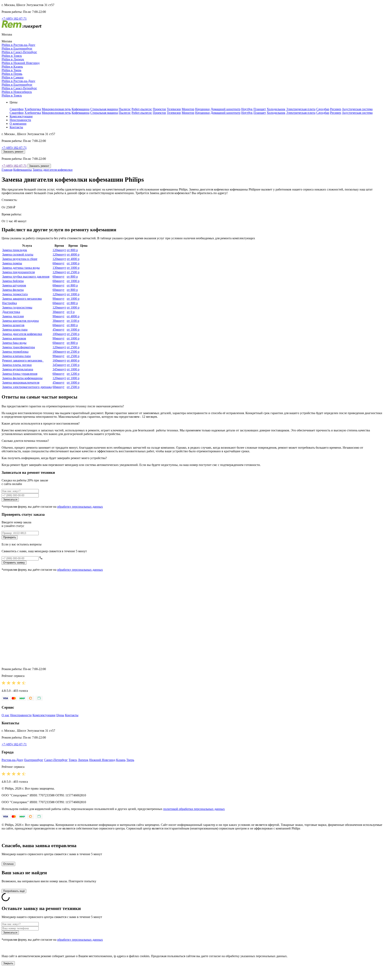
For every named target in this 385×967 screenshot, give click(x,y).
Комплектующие (21, 116)
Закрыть (8, 963)
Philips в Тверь (11, 70)
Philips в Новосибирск (17, 92)
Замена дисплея (13, 316)
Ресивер (335, 109)
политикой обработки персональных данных (194, 809)
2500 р (73, 272)
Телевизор (174, 109)
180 (59, 351)
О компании (18, 123)
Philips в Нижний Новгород (21, 63)
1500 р (73, 365)
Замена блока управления (19, 373)
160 (59, 360)
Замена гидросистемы (17, 307)
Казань (121, 760)
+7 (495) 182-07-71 (14, 18)
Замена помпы (12, 263)
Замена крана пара (14, 329)
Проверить (9, 537)
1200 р (73, 373)
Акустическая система (357, 109)
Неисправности (20, 120)
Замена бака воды (14, 342)
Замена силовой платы (17, 254)
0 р (71, 312)
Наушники (202, 109)
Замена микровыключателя (20, 382)
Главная (7, 169)
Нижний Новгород (102, 760)
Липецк (83, 760)
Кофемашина (80, 109)
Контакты (16, 127)
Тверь (130, 760)
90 (58, 298)
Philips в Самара (12, 77)
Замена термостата (15, 294)
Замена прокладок (14, 250)
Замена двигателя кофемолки (53, 169)
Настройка (9, 303)
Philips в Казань (12, 66)
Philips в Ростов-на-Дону (18, 45)
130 (59, 267)
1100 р (73, 320)
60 (58, 263)
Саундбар (322, 109)
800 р (72, 250)
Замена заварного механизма (22, 298)
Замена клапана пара (16, 356)
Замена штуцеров (14, 285)
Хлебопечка (32, 109)
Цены (60, 715)
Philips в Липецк (13, 59)
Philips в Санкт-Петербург (19, 52)
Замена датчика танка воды (21, 267)
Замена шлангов (13, 325)
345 (59, 365)
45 (58, 329)
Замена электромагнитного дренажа (27, 387)
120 (59, 250)
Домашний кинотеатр (225, 109)
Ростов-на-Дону (12, 760)
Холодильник (276, 109)
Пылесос (125, 109)
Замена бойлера (13, 281)
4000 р (73, 254)
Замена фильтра (13, 289)
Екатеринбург (33, 760)
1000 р (73, 263)
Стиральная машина (104, 109)
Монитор (188, 109)
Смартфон (17, 109)
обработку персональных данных (80, 506)
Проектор (159, 109)
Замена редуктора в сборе (19, 259)
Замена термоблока (15, 351)
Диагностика (11, 312)
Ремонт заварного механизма (23, 360)
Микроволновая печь (56, 109)
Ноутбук (247, 109)
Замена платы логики (17, 365)
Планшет (259, 109)
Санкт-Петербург (56, 760)
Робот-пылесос (142, 109)
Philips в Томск (12, 55)
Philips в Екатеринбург (17, 48)
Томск (73, 760)
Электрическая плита (300, 109)
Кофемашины (22, 169)
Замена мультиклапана (17, 369)
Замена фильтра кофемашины (22, 378)
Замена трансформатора (18, 347)
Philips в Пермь (12, 73)
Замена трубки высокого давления (25, 276)
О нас (5, 715)
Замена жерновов (14, 338)
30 (58, 312)
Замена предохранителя (18, 272)
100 (59, 334)
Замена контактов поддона (20, 320)
